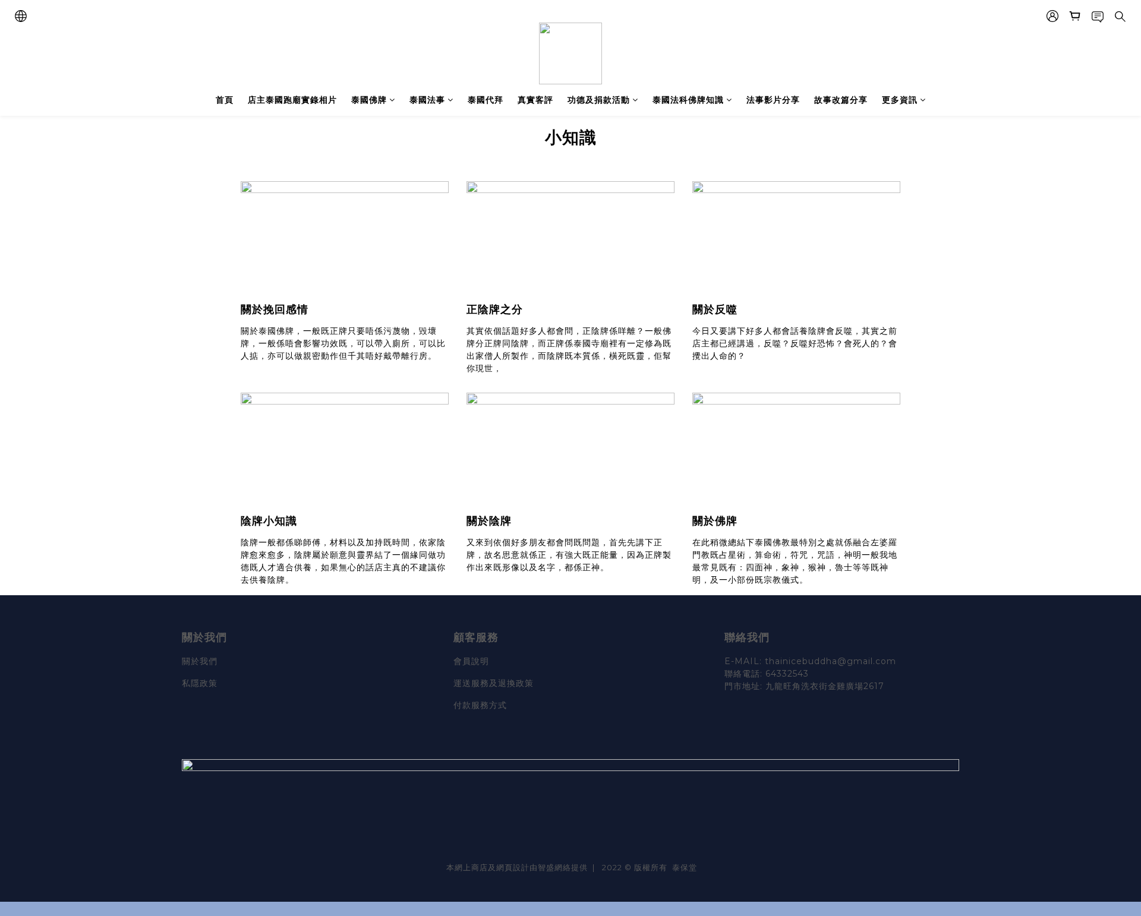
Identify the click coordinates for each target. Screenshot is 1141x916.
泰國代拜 (485, 99)
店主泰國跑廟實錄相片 (292, 99)
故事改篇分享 (841, 99)
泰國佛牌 (369, 99)
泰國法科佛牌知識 (688, 99)
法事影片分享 (773, 99)
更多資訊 (900, 99)
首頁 (225, 99)
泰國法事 (427, 99)
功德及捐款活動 (599, 99)
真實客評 (535, 99)
